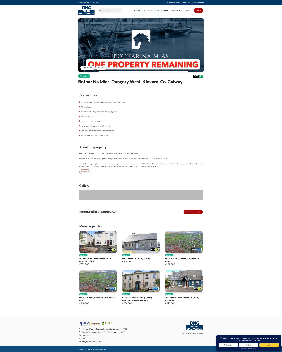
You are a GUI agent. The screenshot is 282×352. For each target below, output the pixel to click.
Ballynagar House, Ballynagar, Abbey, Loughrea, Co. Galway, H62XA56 (137, 297)
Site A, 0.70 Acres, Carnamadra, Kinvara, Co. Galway (97, 297)
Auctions (164, 10)
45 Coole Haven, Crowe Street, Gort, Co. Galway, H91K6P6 (95, 258)
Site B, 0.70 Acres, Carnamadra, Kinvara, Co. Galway (183, 258)
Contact (199, 10)
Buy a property (139, 10)
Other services (176, 10)
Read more (85, 172)
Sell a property (153, 10)
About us (187, 10)
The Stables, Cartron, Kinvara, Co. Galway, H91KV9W (182, 297)
